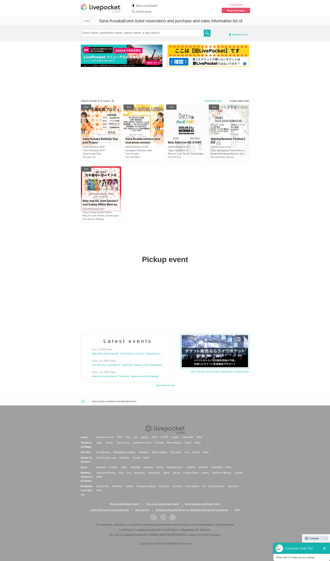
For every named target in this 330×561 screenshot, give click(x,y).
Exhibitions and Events (87, 490)
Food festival (192, 486)
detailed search (240, 34)
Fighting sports (175, 467)
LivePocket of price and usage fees (110, 509)
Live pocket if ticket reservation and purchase (100, 8)
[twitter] (155, 517)
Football (113, 467)
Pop (128, 437)
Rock (120, 437)
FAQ (237, 509)
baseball (100, 467)
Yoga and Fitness (105, 472)
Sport (84, 467)
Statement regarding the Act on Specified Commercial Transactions (192, 509)
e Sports (190, 467)
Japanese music (105, 437)
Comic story (123, 442)
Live (186, 452)
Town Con (164, 486)
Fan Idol (85, 452)
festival (129, 486)
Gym (121, 472)
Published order (213, 100)
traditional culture (142, 442)
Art (203, 486)
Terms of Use (142, 509)
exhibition (143, 452)
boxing (159, 467)
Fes (136, 437)
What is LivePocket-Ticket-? (125, 503)
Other (199, 437)
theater (109, 442)
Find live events (144, 11)
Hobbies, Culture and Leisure (87, 476)
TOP (83, 401)
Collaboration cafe (106, 457)
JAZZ (154, 437)
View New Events (165, 385)
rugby (124, 467)
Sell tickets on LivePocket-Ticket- (203, 503)
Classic (175, 437)
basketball (216, 467)
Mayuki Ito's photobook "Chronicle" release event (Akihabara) (125, 376)
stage (99, 442)
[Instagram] (174, 517)
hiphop (144, 437)
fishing (176, 472)
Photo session (159, 452)
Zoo (129, 472)
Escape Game (191, 472)
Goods (195, 452)
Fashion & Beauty (221, 472)
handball (203, 467)
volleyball (135, 467)
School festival (216, 486)
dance (188, 442)
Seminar (177, 486)
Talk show (175, 452)
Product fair (102, 486)
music (84, 437)
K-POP (164, 437)
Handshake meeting (124, 452)
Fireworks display (145, 486)
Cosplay (238, 472)
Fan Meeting (103, 452)
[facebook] (165, 517)
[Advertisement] (165, 85)
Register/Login (236, 10)
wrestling (148, 467)
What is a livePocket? (147, 5)
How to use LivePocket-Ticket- (162, 503)
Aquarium (139, 472)
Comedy (159, 442)
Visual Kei (187, 437)
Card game (154, 472)
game (166, 472)
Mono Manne (174, 442)
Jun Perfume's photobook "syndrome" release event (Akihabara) (127, 364)
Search (207, 33)
